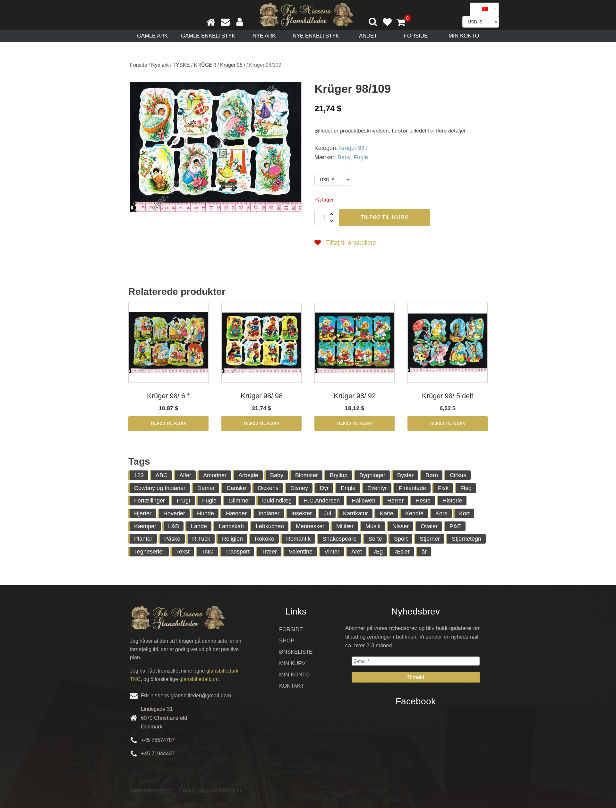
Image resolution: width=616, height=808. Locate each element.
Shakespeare (339, 539)
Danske (236, 488)
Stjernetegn (466, 539)
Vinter (331, 551)
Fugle (361, 157)
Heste (423, 500)
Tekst (183, 551)
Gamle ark (152, 36)
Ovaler (429, 526)
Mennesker (310, 526)
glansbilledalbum (198, 679)
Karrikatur (355, 513)
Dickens (268, 488)
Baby (344, 157)
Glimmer (239, 500)
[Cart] (403, 23)
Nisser (400, 526)
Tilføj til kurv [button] (168, 423)
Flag (466, 488)
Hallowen (363, 500)
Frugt (183, 500)
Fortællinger (149, 500)
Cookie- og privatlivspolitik (211, 790)
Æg (378, 551)
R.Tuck (201, 539)
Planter (143, 539)
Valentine (300, 551)
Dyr (324, 488)
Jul (327, 513)
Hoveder (174, 513)
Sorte (375, 539)
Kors (441, 513)
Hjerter (142, 513)
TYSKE (181, 65)
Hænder (236, 513)
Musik (373, 526)
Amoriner (215, 475)
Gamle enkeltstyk (208, 36)
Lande (199, 526)
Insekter (301, 513)
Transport (237, 551)
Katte (386, 513)
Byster (405, 475)
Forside (416, 36)
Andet (368, 36)
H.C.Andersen (322, 500)
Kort (464, 513)
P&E (455, 526)
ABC (161, 475)
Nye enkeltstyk (316, 36)
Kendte (414, 513)
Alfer (185, 475)
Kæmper (145, 526)
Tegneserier (149, 551)
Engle (348, 488)
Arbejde (248, 475)
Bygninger (372, 475)
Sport (401, 539)
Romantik (298, 539)
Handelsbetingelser (151, 790)
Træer (269, 551)
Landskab (231, 526)
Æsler (402, 551)
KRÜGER (205, 65)
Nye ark (264, 36)
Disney (299, 488)
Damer (206, 488)
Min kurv (292, 663)
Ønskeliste (295, 652)
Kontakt (291, 686)
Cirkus (458, 475)
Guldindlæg (277, 500)
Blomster (306, 475)
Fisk (443, 488)
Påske (172, 539)
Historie (452, 500)
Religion (232, 539)
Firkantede (412, 488)
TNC (207, 551)
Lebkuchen (270, 526)
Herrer (395, 500)
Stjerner (430, 539)
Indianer (269, 513)
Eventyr (377, 488)
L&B (173, 526)
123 (139, 475)
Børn (431, 475)
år (424, 551)
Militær (345, 526)
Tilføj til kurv (384, 217)
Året (356, 551)
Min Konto (464, 36)
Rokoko (264, 539)
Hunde (205, 513)
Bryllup (338, 475)
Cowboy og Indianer (159, 488)
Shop (286, 641)
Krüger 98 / (232, 65)
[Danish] (482, 9)
